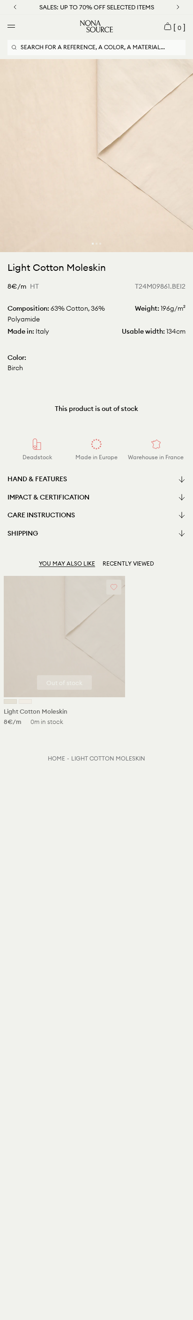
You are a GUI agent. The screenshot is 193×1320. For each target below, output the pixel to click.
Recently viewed (128, 563)
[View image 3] (100, 244)
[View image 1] (93, 244)
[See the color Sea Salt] (25, 701)
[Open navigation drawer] (11, 26)
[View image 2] (96, 244)
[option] (96, 155)
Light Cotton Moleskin (108, 758)
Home (56, 758)
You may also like (67, 563)
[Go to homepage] (96, 26)
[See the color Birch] (10, 701)
